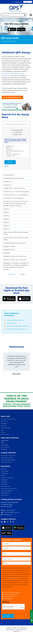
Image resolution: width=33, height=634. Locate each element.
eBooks (3, 475)
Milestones (4, 423)
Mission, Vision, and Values (8, 419)
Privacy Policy (5, 434)
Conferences (4, 473)
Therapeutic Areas (6, 462)
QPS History (4, 421)
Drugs (17, 132)
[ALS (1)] (16, 152)
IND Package (4, 445)
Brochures (4, 469)
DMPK (2, 442)
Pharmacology (5, 447)
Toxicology (4, 449)
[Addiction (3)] (16, 146)
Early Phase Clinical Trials (8, 455)
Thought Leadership (7, 490)
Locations (3, 425)
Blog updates (8, 598)
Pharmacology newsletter (12, 592)
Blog (2, 430)
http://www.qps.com (13, 578)
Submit (8, 616)
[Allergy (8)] (16, 149)
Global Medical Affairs (7, 457)
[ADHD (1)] (16, 148)
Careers (3, 432)
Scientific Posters (6, 486)
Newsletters (4, 484)
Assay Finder (4, 440)
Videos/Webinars (6, 493)
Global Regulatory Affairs (8, 459)
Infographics (4, 480)
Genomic (17, 134)
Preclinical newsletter (10, 594)
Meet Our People (6, 427)
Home (2, 41)
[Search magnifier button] (24, 15)
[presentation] (13, 607)
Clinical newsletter (9, 596)
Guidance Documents (7, 477)
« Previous (11, 274)
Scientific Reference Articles (9, 488)
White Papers (5, 495)
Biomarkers (17, 130)
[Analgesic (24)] (16, 156)
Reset (7, 166)
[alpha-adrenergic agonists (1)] (16, 151)
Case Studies (4, 471)
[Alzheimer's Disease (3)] (16, 154)
